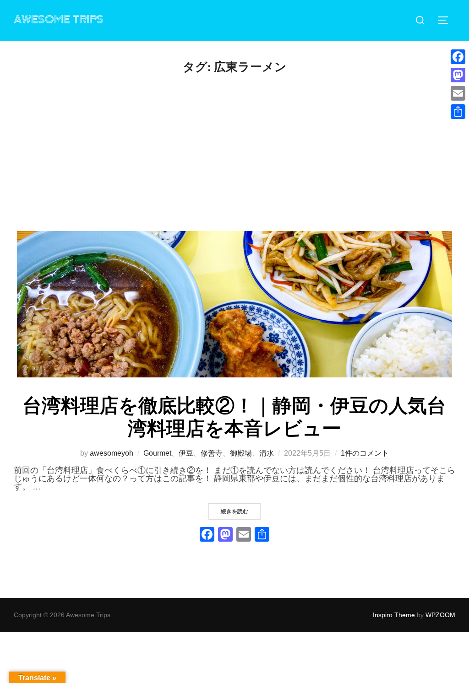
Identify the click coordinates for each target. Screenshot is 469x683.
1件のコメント (365, 453)
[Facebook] (207, 535)
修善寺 (212, 453)
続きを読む (241, 511)
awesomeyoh (111, 453)
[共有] (458, 111)
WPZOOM (440, 614)
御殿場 (241, 453)
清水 (266, 453)
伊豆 (186, 453)
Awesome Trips (59, 20)
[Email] (458, 93)
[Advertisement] (234, 162)
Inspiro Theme (394, 614)
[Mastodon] (458, 75)
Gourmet (157, 453)
